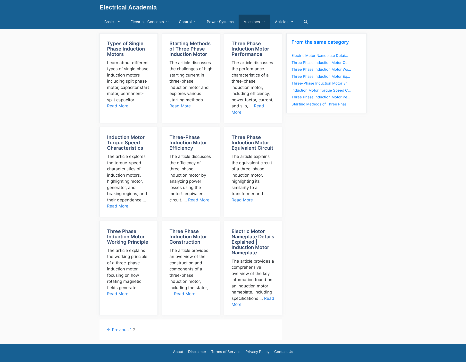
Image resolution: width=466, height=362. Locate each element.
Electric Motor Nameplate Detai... (319, 55)
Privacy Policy (257, 351)
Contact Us (283, 351)
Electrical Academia (128, 7)
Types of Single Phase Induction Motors (126, 49)
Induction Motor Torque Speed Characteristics (126, 142)
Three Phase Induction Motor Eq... (320, 76)
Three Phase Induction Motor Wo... (321, 69)
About (178, 351)
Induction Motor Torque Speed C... (321, 90)
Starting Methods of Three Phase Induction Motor (190, 49)
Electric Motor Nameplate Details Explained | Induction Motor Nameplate (253, 242)
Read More (117, 105)
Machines (251, 21)
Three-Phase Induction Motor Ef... (320, 83)
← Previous (118, 329)
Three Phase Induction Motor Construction (188, 236)
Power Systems (220, 21)
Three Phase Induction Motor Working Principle (127, 236)
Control (185, 21)
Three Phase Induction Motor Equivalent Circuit (252, 142)
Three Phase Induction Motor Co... (320, 62)
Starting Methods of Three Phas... (320, 104)
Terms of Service (226, 351)
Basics (110, 21)
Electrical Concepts (147, 21)
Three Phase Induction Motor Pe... (320, 97)
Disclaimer (197, 351)
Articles (281, 21)
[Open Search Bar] (306, 22)
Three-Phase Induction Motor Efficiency (188, 142)
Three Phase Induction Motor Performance (250, 49)
